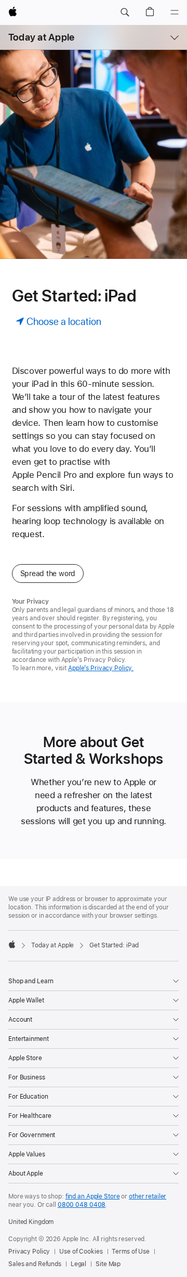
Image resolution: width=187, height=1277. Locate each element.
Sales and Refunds (34, 1264)
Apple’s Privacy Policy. (100, 668)
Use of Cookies (80, 1251)
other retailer (147, 1196)
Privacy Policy (29, 1251)
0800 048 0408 (81, 1204)
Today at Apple (41, 37)
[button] (124, 12)
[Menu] (174, 12)
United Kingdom (31, 1222)
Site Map (108, 1264)
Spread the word (48, 573)
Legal (78, 1264)
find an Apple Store (92, 1196)
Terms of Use (131, 1251)
